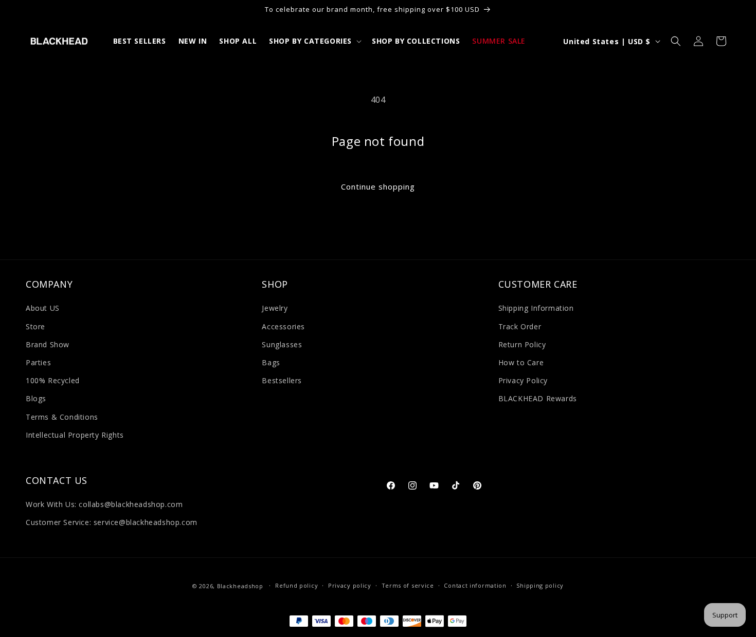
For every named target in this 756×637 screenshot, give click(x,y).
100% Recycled (53, 380)
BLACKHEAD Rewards (537, 398)
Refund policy (296, 586)
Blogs (36, 398)
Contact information (475, 586)
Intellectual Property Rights (75, 435)
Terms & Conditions (62, 417)
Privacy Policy (523, 380)
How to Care (521, 362)
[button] (314, 41)
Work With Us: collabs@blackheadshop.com (104, 504)
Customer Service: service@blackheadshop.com (111, 523)
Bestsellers (282, 380)
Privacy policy (349, 586)
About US (43, 308)
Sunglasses (282, 344)
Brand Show (47, 344)
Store (35, 326)
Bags (271, 362)
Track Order (520, 326)
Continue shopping (378, 186)
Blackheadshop (240, 586)
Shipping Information (536, 308)
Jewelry (274, 308)
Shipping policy (540, 586)
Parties (38, 362)
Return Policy (522, 344)
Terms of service (408, 586)
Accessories (283, 326)
